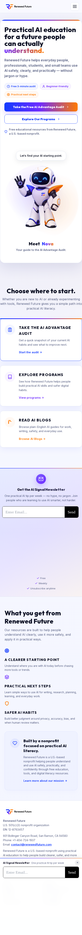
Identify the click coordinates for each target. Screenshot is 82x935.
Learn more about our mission (43, 780)
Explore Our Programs (38, 119)
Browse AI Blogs (30, 439)
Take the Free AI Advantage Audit (38, 107)
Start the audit (29, 352)
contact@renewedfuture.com (31, 844)
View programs (30, 397)
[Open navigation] (75, 6)
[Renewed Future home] (18, 6)
